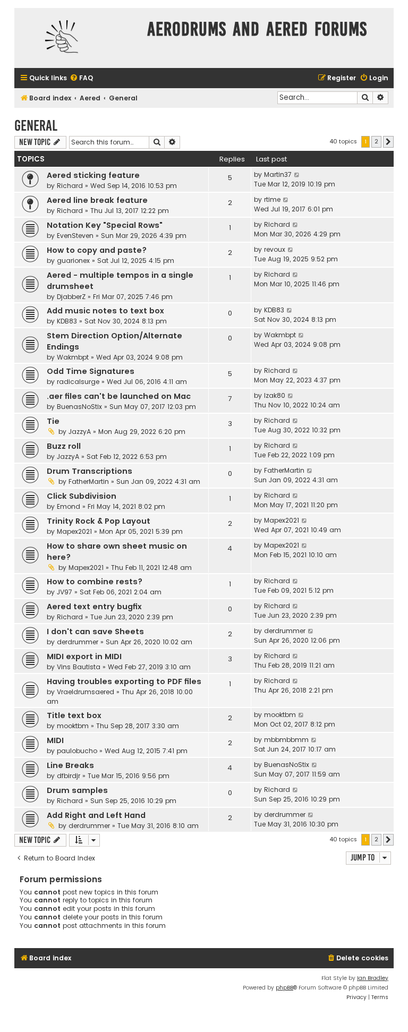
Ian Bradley (372, 978)
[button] (388, 142)
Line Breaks (70, 765)
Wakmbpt (73, 357)
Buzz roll (64, 446)
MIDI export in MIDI (84, 656)
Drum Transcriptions (89, 471)
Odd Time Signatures (90, 371)
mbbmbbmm (286, 739)
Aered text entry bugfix (94, 606)
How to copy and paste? (97, 250)
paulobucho (77, 750)
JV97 (64, 591)
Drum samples (77, 790)
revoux (274, 249)
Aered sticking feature (93, 175)
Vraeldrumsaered (85, 691)
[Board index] (78, 38)
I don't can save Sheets (95, 631)
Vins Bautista (78, 666)
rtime (272, 199)
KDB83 (67, 321)
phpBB (284, 988)
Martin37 (278, 174)
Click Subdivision (81, 496)
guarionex (73, 260)
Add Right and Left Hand (96, 815)
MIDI (55, 740)
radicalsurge (78, 381)
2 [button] (376, 141)
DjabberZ (71, 296)
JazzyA (80, 431)
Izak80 (274, 395)
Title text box (74, 715)
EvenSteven (75, 235)
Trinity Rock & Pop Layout (98, 521)
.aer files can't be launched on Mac (119, 396)
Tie (53, 421)
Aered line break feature (97, 200)
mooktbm (73, 725)
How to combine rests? (94, 581)
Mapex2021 (74, 531)
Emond (68, 506)
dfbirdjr (68, 775)
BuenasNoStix (79, 406)
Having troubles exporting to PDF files (124, 681)
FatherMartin (89, 481)
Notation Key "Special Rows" (105, 225)
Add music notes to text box (105, 310)
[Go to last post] (297, 175)
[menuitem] (81, 78)
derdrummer (77, 641)
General (35, 125)
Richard (70, 185)
